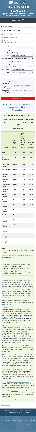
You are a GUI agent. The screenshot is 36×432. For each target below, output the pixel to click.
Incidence (6, 26)
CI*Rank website (16, 342)
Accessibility (23, 410)
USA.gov (32, 422)
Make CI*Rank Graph (24, 105)
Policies (15, 410)
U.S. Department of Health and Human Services (14, 420)
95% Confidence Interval (22, 145)
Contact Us (27, 412)
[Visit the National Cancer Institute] (13, 2)
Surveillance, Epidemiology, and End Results (14, 371)
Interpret (27, 107)
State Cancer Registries (8, 256)
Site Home (8, 410)
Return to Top (5, 405)
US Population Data (10, 295)
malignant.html (6, 304)
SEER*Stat (8, 291)
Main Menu (16, 20)
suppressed (14, 391)
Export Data (18, 110)
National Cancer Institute (21, 422)
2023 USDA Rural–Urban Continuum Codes (14, 356)
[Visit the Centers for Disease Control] (22, 2)
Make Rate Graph (12, 107)
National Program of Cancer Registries (18, 369)
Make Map (9, 105)
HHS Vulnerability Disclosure (14, 412)
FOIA (30, 410)
